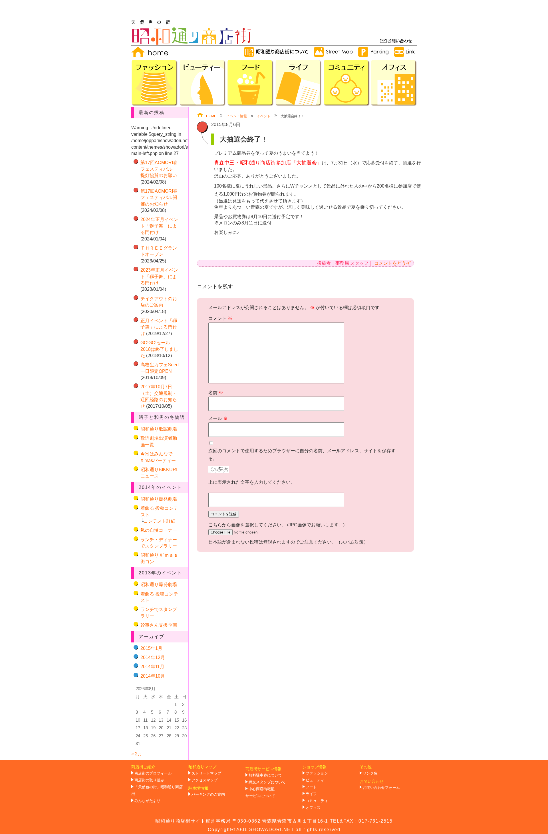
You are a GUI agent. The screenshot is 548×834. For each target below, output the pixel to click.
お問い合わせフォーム (381, 788)
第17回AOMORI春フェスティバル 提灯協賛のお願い (159, 169)
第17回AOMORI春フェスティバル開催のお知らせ (159, 197)
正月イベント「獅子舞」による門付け (158, 327)
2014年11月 (152, 666)
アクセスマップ (204, 780)
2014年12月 (152, 657)
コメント (220, 318)
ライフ (311, 794)
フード (311, 787)
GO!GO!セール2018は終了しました (159, 349)
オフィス (313, 808)
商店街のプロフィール (153, 773)
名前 (215, 392)
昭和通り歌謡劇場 (158, 429)
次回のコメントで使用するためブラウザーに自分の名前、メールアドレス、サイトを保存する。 (302, 454)
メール (218, 418)
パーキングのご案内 (208, 795)
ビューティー (317, 780)
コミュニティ (317, 801)
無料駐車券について (265, 775)
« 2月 (136, 753)
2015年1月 (151, 648)
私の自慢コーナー (158, 530)
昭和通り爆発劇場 (158, 499)
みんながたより (147, 801)
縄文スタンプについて (267, 782)
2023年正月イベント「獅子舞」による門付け (159, 276)
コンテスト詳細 (160, 521)
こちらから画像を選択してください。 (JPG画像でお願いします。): (277, 524)
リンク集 (370, 773)
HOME (211, 116)
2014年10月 (152, 676)
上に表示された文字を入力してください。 (251, 482)
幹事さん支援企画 (158, 625)
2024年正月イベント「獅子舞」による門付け (159, 226)
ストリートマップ (206, 773)
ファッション (317, 773)
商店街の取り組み (149, 780)
